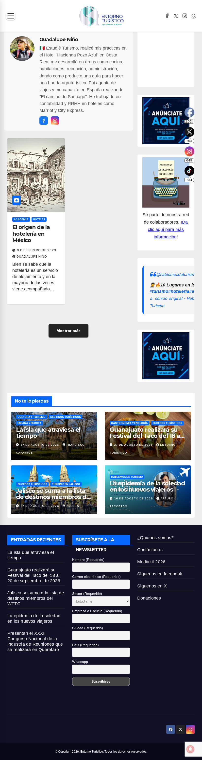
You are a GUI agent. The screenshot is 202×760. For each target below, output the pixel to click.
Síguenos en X (152, 585)
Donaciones (149, 598)
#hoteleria (178, 291)
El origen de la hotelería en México (31, 234)
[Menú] (11, 16)
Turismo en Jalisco (66, 484)
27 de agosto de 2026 (40, 444)
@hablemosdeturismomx (179, 274)
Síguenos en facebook (159, 573)
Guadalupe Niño (32, 256)
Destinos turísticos (65, 416)
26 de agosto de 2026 (134, 498)
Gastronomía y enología (129, 423)
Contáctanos (150, 549)
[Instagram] (184, 15)
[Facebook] (167, 15)
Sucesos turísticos (167, 423)
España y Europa (29, 423)
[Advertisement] (172, 57)
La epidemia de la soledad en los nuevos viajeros (147, 486)
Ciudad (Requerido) (87, 628)
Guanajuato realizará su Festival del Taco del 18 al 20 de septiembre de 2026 (147, 435)
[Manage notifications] (190, 749)
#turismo (159, 291)
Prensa (73, 506)
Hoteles (39, 219)
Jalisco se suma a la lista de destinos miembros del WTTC (53, 497)
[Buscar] (193, 15)
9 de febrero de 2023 (36, 250)
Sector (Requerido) (87, 594)
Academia (21, 219)
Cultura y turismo (31, 416)
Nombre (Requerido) (88, 560)
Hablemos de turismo (127, 476)
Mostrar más (68, 330)
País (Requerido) (85, 645)
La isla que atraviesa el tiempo (48, 432)
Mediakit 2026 (151, 561)
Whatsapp (80, 662)
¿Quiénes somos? (155, 537)
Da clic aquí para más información (168, 229)
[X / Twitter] (175, 15)
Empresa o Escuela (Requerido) (97, 611)
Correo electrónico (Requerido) (96, 577)
